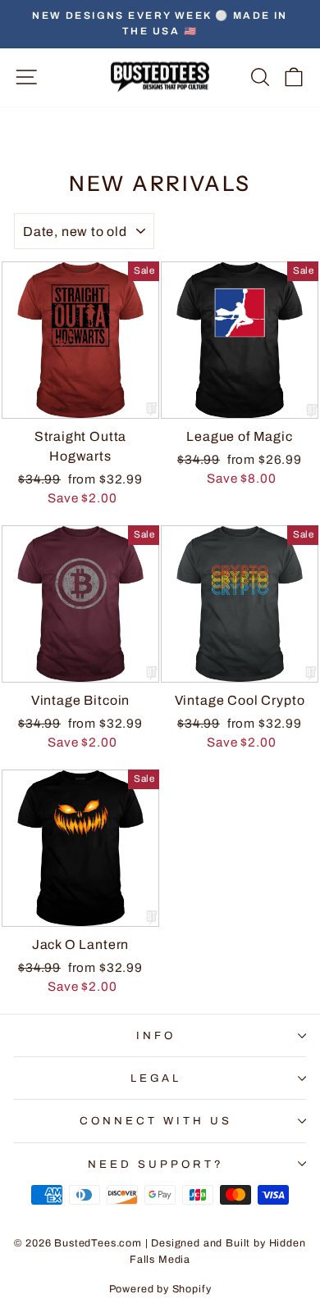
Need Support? (156, 1164)
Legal (156, 1078)
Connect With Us (156, 1121)
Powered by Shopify (160, 1289)
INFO (156, 1035)
